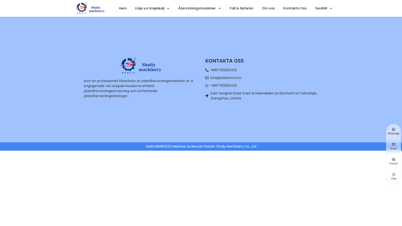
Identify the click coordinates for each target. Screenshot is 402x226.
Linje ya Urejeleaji (149, 8)
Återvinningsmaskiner (197, 8)
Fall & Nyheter (242, 8)
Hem (123, 8)
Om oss (268, 8)
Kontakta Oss (295, 8)
